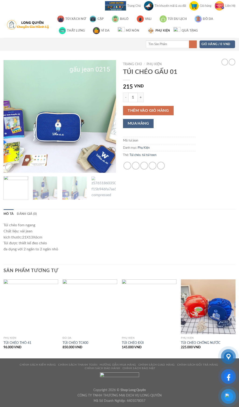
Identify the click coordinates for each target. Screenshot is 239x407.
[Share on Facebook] (127, 165)
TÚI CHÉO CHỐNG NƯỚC (200, 343)
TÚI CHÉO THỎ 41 (17, 343)
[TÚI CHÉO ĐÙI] (149, 306)
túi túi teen (149, 155)
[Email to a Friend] (144, 165)
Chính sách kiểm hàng (38, 364)
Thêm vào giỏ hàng (148, 110)
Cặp (101, 19)
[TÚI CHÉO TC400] (90, 306)
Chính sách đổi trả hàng (197, 364)
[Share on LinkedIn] (161, 165)
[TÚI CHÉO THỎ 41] (31, 306)
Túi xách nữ (75, 19)
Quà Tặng (190, 30)
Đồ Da (208, 19)
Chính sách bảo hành (102, 368)
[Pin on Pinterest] (152, 165)
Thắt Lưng (76, 30)
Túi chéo (135, 155)
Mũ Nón (132, 30)
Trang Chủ (134, 5)
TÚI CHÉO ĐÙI (133, 343)
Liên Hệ (230, 5)
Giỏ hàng (205, 5)
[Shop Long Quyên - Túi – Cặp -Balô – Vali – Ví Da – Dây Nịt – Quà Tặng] (27, 25)
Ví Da (105, 30)
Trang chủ (132, 64)
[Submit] (193, 44)
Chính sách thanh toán (77, 364)
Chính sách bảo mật (139, 368)
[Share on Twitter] (136, 165)
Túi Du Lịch (177, 19)
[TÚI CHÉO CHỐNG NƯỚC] (208, 306)
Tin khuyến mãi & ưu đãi (170, 5)
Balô (124, 19)
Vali (148, 19)
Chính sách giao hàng (156, 364)
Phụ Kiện (162, 30)
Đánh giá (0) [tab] (27, 214)
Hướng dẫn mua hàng (118, 364)
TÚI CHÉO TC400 (75, 343)
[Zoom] (9, 167)
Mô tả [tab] (9, 214)
